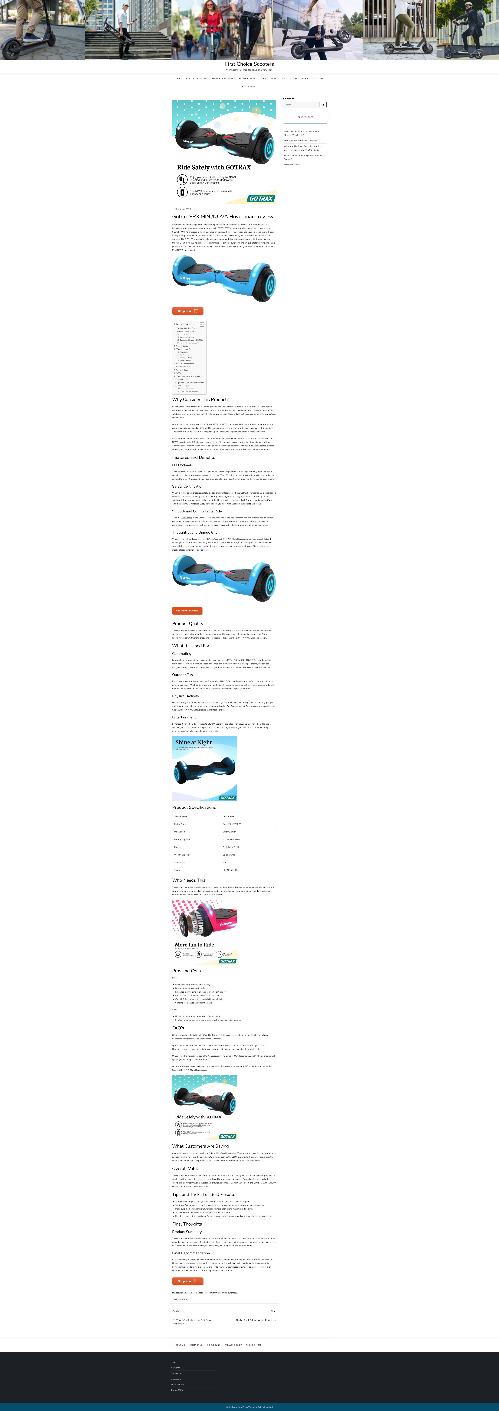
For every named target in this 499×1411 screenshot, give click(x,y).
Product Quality (182, 346)
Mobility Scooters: (292, 164)
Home (174, 1362)
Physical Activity (186, 358)
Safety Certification (187, 337)
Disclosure (213, 1345)
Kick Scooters (268, 78)
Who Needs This (183, 366)
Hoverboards (247, 78)
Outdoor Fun (184, 355)
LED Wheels (184, 334)
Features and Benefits (185, 331)
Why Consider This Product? (187, 328)
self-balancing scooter (192, 228)
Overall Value (182, 379)
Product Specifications (185, 363)
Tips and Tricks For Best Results (190, 382)
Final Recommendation (189, 392)
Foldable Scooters (223, 78)
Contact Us (196, 1345)
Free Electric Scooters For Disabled (300, 140)
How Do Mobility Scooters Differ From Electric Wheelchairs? (302, 133)
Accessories (249, 86)
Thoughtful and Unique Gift (190, 343)
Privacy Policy (233, 1345)
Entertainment (185, 360)
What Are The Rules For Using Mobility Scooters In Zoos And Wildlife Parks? (302, 148)
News (179, 78)
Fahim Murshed (265, 1407)
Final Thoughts (183, 385)
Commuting (184, 352)
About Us (179, 1345)
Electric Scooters (197, 78)
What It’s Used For (184, 349)
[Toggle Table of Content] (201, 324)
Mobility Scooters (313, 78)
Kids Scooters (289, 78)
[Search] (323, 104)
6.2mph (203, 428)
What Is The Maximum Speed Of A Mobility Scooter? (304, 157)
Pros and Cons (182, 370)
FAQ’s (178, 373)
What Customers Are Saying (188, 376)
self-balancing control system (260, 445)
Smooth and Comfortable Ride (191, 340)
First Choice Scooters (249, 64)
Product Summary (187, 389)
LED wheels (186, 517)
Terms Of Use (253, 1345)
